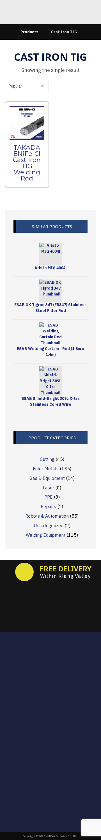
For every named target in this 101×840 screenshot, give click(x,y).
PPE (48, 497)
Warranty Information (54, 736)
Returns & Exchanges (54, 720)
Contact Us (54, 744)
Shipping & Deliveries (54, 728)
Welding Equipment (45, 535)
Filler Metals (46, 468)
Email (50, 657)
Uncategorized (48, 525)
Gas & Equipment (47, 478)
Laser (48, 488)
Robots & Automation (47, 516)
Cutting (47, 459)
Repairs (48, 506)
